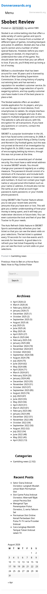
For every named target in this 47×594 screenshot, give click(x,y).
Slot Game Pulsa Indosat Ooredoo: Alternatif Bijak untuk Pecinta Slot (25, 497)
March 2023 (19, 407)
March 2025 (19, 337)
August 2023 (19, 393)
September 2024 (21, 354)
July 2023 (17, 396)
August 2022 (19, 428)
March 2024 (19, 372)
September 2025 (21, 319)
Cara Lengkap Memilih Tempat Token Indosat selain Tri (24, 530)
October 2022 (20, 422)
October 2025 (20, 316)
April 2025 (18, 334)
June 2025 (18, 328)
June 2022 (18, 434)
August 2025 (19, 322)
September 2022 (21, 425)
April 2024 (18, 369)
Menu (9, 13)
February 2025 (20, 340)
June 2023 (18, 399)
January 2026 (19, 310)
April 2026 (18, 301)
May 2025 (17, 331)
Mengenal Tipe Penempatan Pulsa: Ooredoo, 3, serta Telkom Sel (25, 508)
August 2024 (19, 357)
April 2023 (18, 404)
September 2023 (21, 390)
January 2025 (19, 343)
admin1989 (33, 28)
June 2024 (18, 363)
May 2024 (17, 366)
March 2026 (19, 304)
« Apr (10, 582)
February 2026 (20, 307)
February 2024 (20, 375)
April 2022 (18, 440)
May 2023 (17, 401)
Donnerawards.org (16, 5)
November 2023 (21, 384)
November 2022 (21, 419)
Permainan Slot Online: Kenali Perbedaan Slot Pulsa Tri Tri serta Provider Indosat (26, 520)
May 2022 (17, 437)
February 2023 (20, 410)
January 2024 (19, 378)
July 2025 (17, 325)
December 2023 (21, 381)
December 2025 (21, 313)
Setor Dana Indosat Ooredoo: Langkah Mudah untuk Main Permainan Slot (26, 487)
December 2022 (21, 416)
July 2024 (17, 360)
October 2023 (20, 387)
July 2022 (17, 431)
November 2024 (21, 348)
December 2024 (21, 346)
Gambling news (19, 256)
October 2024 (20, 351)
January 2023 (19, 413)
